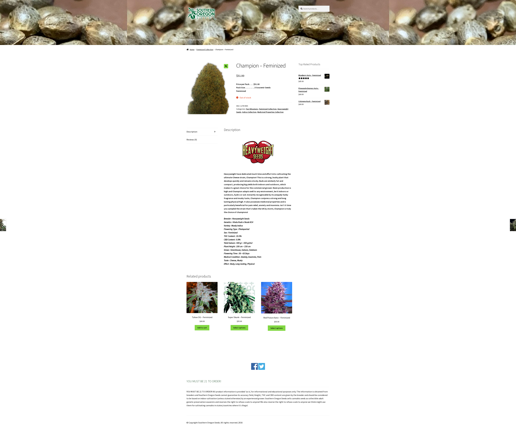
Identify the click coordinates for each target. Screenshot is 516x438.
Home (189, 29)
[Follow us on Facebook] (254, 369)
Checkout (222, 29)
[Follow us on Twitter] (261, 369)
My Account (249, 29)
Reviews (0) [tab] (192, 139)
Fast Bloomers (252, 109)
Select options (239, 327)
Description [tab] (192, 131)
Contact (235, 29)
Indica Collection (249, 112)
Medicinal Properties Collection (270, 112)
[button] (226, 66)
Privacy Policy (265, 29)
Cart (211, 29)
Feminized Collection (204, 49)
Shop (278, 29)
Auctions (200, 29)
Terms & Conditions (196, 39)
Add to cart (202, 327)
